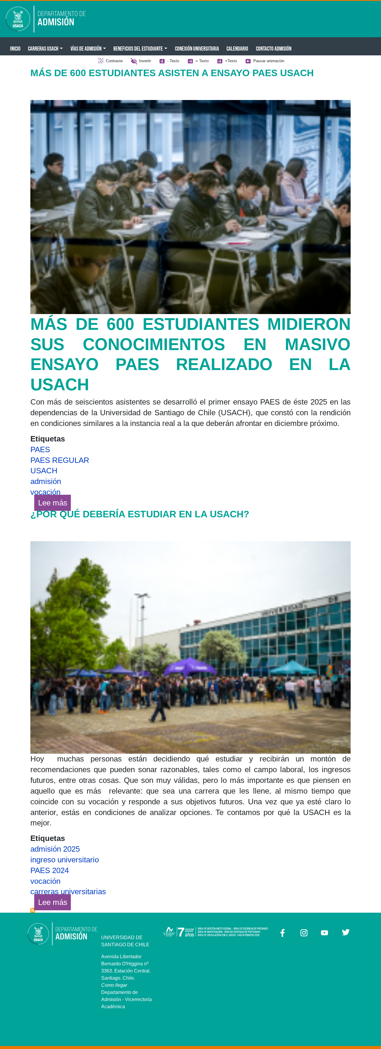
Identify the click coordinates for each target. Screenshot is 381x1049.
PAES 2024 (49, 870)
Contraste (114, 61)
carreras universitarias (68, 891)
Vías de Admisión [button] (86, 48)
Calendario (237, 48)
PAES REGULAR (59, 460)
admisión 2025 (55, 849)
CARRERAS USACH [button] (43, 48)
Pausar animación (268, 61)
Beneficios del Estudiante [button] (138, 48)
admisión (45, 481)
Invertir (145, 61)
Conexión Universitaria (197, 48)
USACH (43, 470)
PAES (40, 449)
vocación (45, 492)
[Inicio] (50, 19)
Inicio (15, 48)
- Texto (173, 61)
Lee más (54, 502)
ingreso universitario (64, 860)
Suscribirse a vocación (32, 910)
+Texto (231, 61)
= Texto (202, 61)
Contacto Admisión (273, 48)
